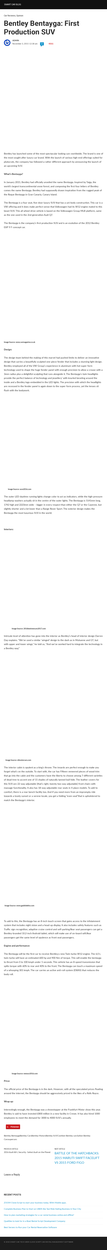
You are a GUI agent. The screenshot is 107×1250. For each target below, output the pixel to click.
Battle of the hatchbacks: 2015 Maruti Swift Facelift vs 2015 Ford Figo (77, 1158)
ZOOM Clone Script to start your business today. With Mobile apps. (35, 1203)
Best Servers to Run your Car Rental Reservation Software (30, 1227)
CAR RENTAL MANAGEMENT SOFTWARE (57, 1242)
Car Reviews (9, 15)
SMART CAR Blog (12, 4)
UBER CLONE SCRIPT (33, 1242)
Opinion (19, 15)
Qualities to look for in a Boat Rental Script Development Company (34, 1221)
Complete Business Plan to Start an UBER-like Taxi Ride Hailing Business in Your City (42, 1209)
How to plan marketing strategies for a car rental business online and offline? (39, 1215)
